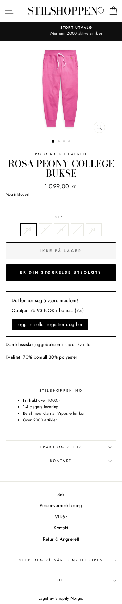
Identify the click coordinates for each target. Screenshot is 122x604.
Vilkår (61, 516)
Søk (60, 494)
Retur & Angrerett (61, 538)
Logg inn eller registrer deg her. (50, 324)
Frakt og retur (61, 447)
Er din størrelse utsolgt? (61, 272)
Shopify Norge (68, 598)
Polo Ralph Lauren (61, 154)
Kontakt (61, 460)
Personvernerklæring (61, 505)
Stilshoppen (63, 11)
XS (28, 229)
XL (93, 229)
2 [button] (59, 142)
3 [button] (64, 142)
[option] (63, 31)
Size (60, 217)
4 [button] (70, 142)
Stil (61, 580)
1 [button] (53, 141)
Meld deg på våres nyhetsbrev (61, 560)
